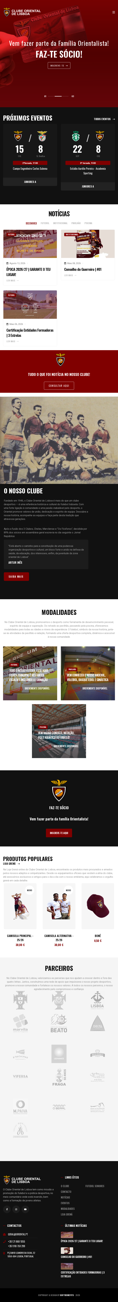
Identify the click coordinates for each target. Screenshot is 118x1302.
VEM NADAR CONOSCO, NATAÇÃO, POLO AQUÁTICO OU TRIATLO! (56, 735)
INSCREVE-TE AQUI (59, 833)
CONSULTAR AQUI (59, 386)
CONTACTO (66, 1192)
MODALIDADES (68, 1209)
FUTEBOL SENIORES (94, 1186)
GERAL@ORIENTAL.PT (18, 1234)
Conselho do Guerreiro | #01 (82, 269)
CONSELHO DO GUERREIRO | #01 (76, 1257)
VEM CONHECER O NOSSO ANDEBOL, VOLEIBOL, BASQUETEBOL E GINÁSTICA (87, 677)
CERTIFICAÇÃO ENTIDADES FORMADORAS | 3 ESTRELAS (83, 1274)
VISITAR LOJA (57, 66)
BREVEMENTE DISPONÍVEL (37, 688)
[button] (51, 96)
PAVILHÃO (72, 669)
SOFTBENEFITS (67, 1295)
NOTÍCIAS (65, 1197)
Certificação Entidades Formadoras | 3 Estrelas (29, 332)
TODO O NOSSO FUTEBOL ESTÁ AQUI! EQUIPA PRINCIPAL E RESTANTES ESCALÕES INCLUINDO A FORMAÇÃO (28, 675)
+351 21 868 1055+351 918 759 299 (16, 1244)
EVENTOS (65, 1203)
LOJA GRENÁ (9, 863)
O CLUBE (65, 1186)
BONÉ (59, 936)
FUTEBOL (14, 664)
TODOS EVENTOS (102, 119)
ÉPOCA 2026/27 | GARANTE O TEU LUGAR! (28, 272)
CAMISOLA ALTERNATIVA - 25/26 (20, 938)
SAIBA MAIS (16, 576)
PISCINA (43, 727)
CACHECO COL (98, 936)
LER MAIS (11, 280)
